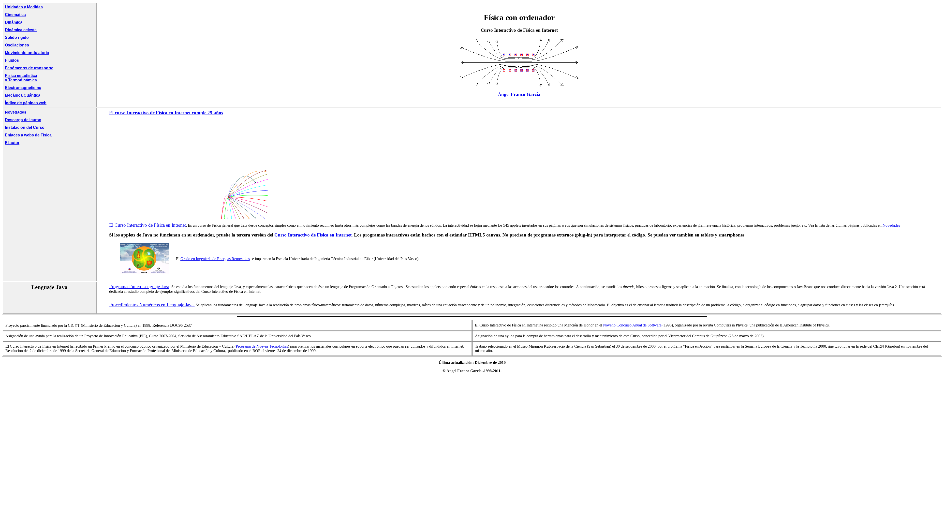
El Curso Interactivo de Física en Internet (147, 225)
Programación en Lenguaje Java (139, 286)
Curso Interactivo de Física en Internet (313, 234)
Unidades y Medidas (24, 7)
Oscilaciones (17, 45)
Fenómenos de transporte (29, 68)
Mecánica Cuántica (22, 95)
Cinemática (15, 15)
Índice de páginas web (25, 103)
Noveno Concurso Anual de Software (632, 325)
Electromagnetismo (23, 88)
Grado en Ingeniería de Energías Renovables (215, 259)
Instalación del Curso (24, 127)
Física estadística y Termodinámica (21, 78)
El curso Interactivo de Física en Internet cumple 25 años (166, 112)
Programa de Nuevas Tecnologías (262, 346)
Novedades (16, 112)
